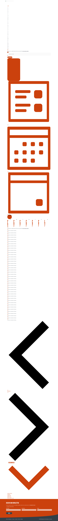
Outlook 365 (9, 495)
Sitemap (22, 519)
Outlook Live (9, 496)
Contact (16, 519)
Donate (19, 519)
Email (38, 508)
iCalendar (8, 494)
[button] (35, 3)
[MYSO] (9, 1)
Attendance (9, 519)
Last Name (23, 508)
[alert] (29, 50)
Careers (13, 519)
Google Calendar (9, 493)
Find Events (10, 57)
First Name (8, 508)
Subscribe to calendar (11, 462)
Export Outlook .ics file (10, 498)
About (7, 519)
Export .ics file (9, 497)
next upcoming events (25, 51)
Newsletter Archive (32, 505)
